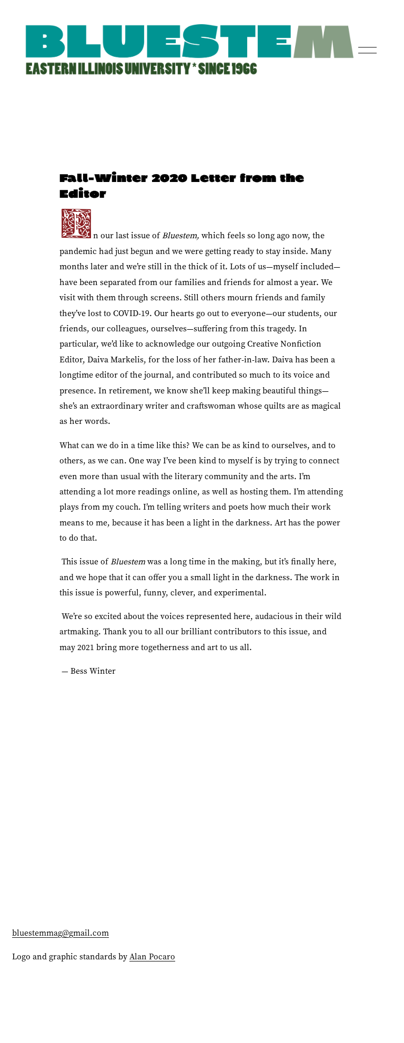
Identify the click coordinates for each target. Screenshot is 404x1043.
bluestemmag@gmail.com (60, 932)
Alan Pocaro (152, 956)
